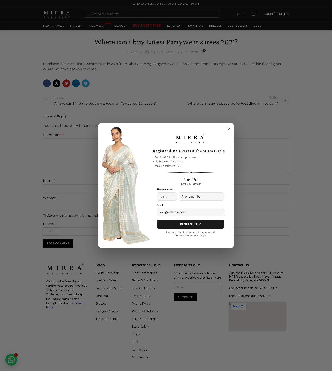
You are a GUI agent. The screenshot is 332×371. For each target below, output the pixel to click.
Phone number (165, 189)
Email (160, 205)
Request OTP (190, 224)
